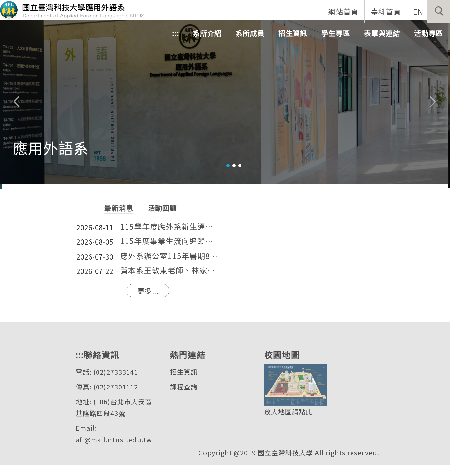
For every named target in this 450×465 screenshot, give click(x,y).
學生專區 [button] (335, 33)
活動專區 (428, 33)
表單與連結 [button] (382, 33)
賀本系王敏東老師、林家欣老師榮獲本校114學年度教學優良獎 (169, 270)
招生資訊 (184, 372)
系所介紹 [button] (207, 33)
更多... (148, 290)
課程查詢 (184, 386)
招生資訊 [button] (292, 33)
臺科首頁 (386, 11)
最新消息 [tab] (118, 208)
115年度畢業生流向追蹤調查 (169, 241)
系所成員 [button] (250, 33)
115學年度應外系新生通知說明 (169, 227)
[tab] (228, 165)
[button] (438, 11)
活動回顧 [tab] (162, 208)
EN (418, 11)
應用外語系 (51, 147)
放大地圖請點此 (288, 411)
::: (175, 33)
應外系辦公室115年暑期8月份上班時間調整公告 (169, 256)
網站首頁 (343, 11)
